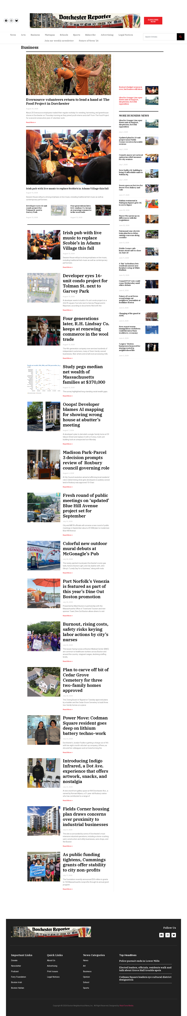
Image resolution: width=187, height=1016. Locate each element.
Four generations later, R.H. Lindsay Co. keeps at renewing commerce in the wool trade (80, 209)
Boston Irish (16, 982)
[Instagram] (11, 20)
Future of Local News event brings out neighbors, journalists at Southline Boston (129, 299)
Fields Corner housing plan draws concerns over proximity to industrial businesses (86, 816)
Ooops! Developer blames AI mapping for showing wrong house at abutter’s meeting (83, 414)
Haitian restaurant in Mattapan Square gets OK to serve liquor (130, 202)
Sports (76, 35)
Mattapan (50, 35)
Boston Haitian (17, 988)
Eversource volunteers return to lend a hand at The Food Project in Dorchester (68, 101)
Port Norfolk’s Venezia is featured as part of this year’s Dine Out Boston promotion (86, 588)
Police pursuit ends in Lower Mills (139, 960)
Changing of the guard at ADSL (129, 314)
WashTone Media (126, 1006)
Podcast (15, 971)
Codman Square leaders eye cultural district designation (145, 978)
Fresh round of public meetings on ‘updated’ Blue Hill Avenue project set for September (86, 505)
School (86, 982)
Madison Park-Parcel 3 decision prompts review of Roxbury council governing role (86, 459)
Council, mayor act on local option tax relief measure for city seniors (131, 157)
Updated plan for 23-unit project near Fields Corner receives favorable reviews (131, 141)
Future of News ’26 (88, 40)
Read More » (31, 122)
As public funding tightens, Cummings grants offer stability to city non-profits (84, 862)
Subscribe (90, 35)
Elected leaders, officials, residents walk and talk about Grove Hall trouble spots (145, 969)
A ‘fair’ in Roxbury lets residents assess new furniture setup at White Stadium (129, 266)
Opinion (86, 977)
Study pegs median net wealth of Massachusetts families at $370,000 (84, 374)
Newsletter (16, 966)
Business (35, 35)
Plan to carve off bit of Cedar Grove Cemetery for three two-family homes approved (86, 680)
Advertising (107, 35)
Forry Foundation (18, 977)
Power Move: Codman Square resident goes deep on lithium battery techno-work (85, 725)
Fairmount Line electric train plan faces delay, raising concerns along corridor (129, 234)
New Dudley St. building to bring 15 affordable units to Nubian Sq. (131, 172)
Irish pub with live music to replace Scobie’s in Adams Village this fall (67, 188)
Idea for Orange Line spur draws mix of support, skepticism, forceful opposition (130, 100)
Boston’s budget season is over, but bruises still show (130, 88)
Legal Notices (126, 35)
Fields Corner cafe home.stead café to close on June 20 (130, 250)
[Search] (180, 36)
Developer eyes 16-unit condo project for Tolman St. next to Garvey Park (36, 209)
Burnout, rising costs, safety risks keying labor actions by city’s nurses (85, 631)
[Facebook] (6, 20)
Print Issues (52, 971)
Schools (64, 35)
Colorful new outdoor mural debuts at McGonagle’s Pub (85, 549)
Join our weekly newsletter (59, 40)
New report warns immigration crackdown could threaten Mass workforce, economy (129, 329)
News (13, 35)
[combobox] (160, 36)
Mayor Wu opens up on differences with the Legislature (129, 218)
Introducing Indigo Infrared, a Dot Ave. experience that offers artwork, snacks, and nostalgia (85, 771)
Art (84, 966)
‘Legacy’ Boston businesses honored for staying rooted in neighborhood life (129, 347)
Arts (23, 35)
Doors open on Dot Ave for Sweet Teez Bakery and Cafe (131, 187)
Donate (14, 960)
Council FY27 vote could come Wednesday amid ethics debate (129, 283)
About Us (51, 960)
